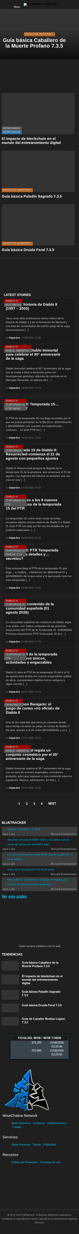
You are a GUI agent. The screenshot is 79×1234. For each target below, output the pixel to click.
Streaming (13, 408)
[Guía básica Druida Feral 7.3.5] (38, 224)
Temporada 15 (15, 404)
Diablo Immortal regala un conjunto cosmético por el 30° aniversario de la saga (32, 754)
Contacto (50, 1229)
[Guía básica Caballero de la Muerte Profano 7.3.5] (10, 966)
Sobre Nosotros (20, 1123)
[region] (39, 276)
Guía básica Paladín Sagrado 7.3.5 (32, 196)
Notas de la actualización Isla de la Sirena (30, 869)
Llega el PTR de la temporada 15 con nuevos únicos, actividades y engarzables (31, 658)
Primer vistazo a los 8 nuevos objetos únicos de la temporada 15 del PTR (33, 504)
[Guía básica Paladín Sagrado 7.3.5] (38, 171)
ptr (8, 504)
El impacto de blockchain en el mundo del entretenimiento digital (31, 141)
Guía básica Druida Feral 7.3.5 (28, 250)
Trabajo (16, 1126)
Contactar (39, 1123)
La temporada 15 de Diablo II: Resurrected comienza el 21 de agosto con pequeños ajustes (33, 454)
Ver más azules (14, 896)
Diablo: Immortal (17, 350)
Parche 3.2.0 (14, 554)
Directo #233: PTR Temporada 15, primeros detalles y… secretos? (32, 554)
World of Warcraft (39, 34)
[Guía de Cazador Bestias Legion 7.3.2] (10, 1021)
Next (52, 803)
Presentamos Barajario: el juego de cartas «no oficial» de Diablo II (33, 708)
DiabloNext (13, 704)
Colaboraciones (56, 1123)
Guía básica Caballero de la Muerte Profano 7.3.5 (40, 964)
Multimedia (13, 304)
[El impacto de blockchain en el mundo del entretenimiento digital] (38, 113)
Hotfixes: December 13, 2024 (23, 829)
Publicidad (49, 1144)
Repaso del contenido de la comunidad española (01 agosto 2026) (30, 608)
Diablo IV (12, 300)
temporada (13, 450)
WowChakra (11, 128)
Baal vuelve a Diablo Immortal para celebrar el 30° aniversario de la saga (33, 354)
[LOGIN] (63, 5)
